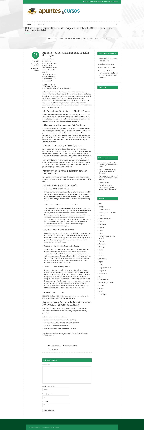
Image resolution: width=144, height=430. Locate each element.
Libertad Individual (48, 336)
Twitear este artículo (55, 345)
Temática (39, 24)
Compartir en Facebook (71, 345)
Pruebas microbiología (106, 64)
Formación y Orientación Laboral (107, 237)
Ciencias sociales (104, 210)
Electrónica (102, 224)
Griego (101, 250)
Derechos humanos (55, 334)
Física (100, 233)
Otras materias (103, 279)
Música (101, 276)
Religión (101, 288)
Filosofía (101, 230)
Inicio (49, 38)
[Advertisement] (72, 43)
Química (101, 285)
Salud (100, 291)
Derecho (101, 215)
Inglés (101, 262)
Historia (101, 253)
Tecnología (102, 294)
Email (47, 394)
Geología (102, 247)
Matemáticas (103, 273)
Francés (101, 241)
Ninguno (36, 70)
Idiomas (101, 256)
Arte (100, 204)
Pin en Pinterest (54, 349)
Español (101, 227)
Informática (102, 259)
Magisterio (102, 271)
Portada (29, 24)
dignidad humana (82, 334)
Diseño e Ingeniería (105, 218)
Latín (100, 265)
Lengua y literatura (105, 268)
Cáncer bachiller (104, 182)
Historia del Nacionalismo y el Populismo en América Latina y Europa (108, 177)
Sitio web (45, 401)
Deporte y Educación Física (107, 212)
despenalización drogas (68, 334)
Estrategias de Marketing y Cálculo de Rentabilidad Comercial (107, 171)
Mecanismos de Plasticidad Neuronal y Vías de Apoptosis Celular (108, 164)
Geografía (102, 244)
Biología (101, 207)
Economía (102, 221)
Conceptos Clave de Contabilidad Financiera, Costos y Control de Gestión (108, 187)
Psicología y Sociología (59, 38)
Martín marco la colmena (107, 67)
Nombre (48, 386)
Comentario (46, 364)
